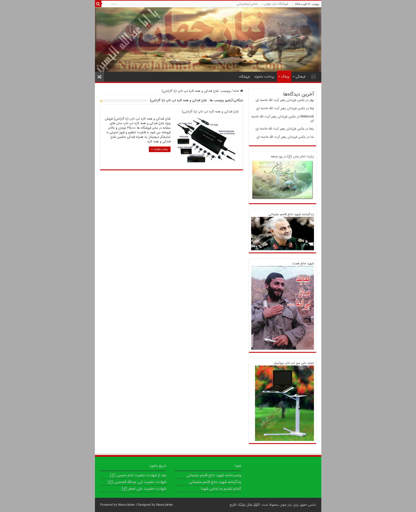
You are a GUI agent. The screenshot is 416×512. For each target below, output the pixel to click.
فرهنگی (300, 76)
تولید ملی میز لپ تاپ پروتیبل (294, 363)
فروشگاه (244, 76)
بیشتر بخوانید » (159, 149)
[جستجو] (98, 4)
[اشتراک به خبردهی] (101, 101)
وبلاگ (285, 76)
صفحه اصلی (313, 76)
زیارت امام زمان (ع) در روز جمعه (292, 156)
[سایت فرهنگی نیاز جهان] (208, 39)
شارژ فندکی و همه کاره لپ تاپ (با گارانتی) (210, 111)
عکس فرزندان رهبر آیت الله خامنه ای (280, 100)
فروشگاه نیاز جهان (276, 4)
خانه (236, 91)
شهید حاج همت (303, 263)
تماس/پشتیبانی (247, 4)
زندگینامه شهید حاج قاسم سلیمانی (291, 214)
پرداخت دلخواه (264, 76)
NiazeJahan (126, 504)
